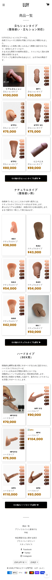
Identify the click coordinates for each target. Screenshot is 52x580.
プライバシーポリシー (26, 541)
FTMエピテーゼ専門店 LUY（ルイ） (29, 568)
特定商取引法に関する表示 (26, 538)
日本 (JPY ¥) (19, 562)
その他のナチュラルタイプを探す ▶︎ (26, 342)
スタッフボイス (26, 544)
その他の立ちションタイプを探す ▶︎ (26, 178)
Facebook (27, 549)
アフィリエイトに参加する (26, 529)
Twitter (27, 553)
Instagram (27, 556)
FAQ (26, 532)
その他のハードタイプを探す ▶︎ (26, 505)
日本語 (33, 562)
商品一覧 (26, 526)
